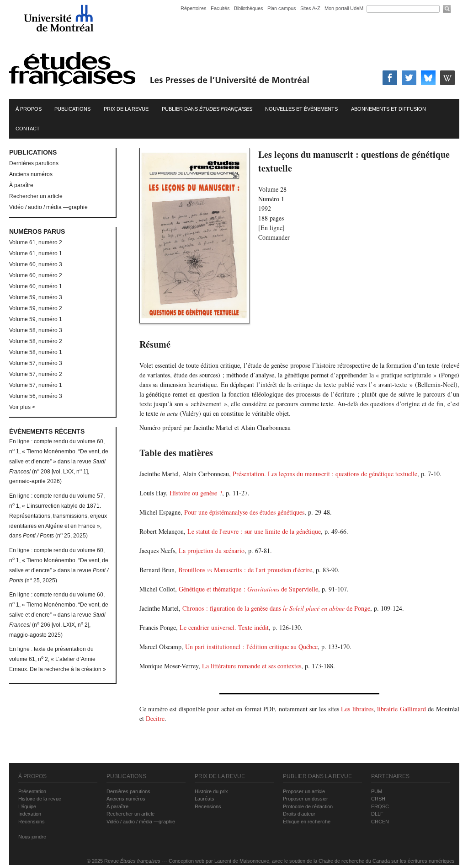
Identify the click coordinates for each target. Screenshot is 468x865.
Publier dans (207, 109)
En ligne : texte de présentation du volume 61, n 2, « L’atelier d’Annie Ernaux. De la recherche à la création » (57, 659)
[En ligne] (271, 227)
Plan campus (281, 8)
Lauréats (204, 798)
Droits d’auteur (299, 814)
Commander (274, 237)
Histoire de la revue (39, 798)
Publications (72, 109)
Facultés (220, 8)
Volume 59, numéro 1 (35, 319)
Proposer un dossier (305, 798)
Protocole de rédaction (308, 806)
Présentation (32, 791)
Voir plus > (22, 407)
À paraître (21, 185)
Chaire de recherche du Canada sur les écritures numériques (387, 861)
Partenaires (390, 776)
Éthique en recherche (306, 821)
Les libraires (357, 708)
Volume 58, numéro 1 (35, 352)
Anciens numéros (31, 174)
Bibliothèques (248, 8)
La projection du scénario (212, 550)
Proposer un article (304, 791)
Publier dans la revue (317, 776)
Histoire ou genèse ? (196, 493)
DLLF (377, 814)
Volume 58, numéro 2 (35, 341)
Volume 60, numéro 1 (35, 286)
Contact (28, 128)
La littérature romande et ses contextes (251, 665)
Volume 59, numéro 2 (35, 308)
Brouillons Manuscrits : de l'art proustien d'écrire (245, 569)
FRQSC (380, 806)
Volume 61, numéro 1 (35, 253)
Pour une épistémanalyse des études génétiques (244, 512)
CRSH (378, 798)
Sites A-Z (311, 8)
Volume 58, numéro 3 (35, 330)
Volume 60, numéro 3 (35, 264)
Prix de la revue (126, 109)
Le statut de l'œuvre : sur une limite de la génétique (254, 531)
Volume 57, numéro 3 (35, 363)
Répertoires (194, 8)
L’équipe (27, 806)
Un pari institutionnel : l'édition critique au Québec (251, 646)
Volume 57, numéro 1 (35, 385)
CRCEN (380, 821)
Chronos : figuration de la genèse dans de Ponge (276, 608)
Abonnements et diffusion (388, 109)
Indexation (29, 814)
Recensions (31, 821)
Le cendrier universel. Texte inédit (224, 627)
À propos (29, 109)
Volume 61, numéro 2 (35, 242)
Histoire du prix (211, 791)
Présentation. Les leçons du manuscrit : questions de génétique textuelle (325, 473)
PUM (376, 791)
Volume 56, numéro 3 (35, 396)
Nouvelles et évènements (301, 109)
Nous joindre (32, 836)
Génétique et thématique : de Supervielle (248, 589)
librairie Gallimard (401, 708)
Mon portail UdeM (343, 8)
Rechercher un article (36, 196)
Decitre (155, 718)
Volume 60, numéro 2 (35, 275)
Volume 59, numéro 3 (35, 297)
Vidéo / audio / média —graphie (48, 207)
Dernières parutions (33, 163)
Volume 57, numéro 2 (35, 374)
